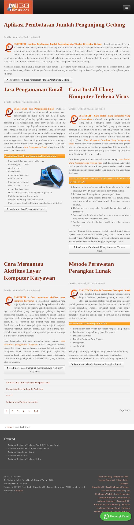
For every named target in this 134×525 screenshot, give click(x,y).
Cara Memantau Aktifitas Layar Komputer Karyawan (29, 271)
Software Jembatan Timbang (107, 504)
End (36, 411)
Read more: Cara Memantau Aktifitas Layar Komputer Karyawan (35, 370)
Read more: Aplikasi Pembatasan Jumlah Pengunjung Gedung (38, 79)
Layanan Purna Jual (106, 480)
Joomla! (19, 490)
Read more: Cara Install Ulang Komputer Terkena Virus (100, 249)
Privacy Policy (122, 480)
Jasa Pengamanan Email (33, 89)
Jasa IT (9, 395)
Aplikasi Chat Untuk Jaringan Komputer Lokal (28, 382)
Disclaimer (124, 483)
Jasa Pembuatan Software (113, 490)
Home (9, 427)
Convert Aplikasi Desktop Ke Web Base (24, 389)
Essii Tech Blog (105, 476)
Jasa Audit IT (123, 501)
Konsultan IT (98, 487)
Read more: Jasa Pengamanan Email (26, 209)
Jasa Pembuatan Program (117, 487)
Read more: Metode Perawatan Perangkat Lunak (97, 364)
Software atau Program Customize (22, 402)
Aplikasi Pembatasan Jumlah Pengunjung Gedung (64, 25)
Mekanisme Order (120, 476)
